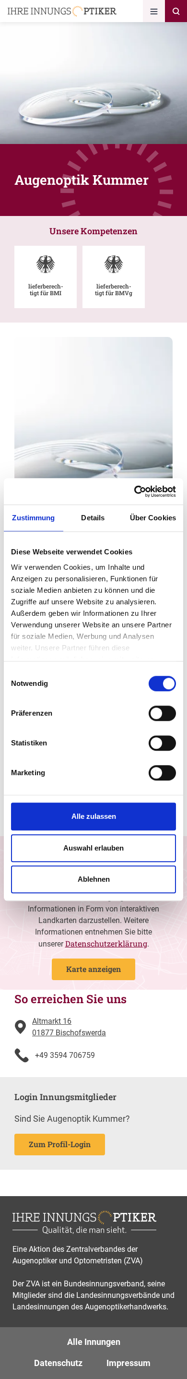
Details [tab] (93, 518)
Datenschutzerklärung (106, 943)
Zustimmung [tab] (33, 518)
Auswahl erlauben (93, 848)
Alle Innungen (93, 1342)
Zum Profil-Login (60, 1144)
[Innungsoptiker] (62, 11)
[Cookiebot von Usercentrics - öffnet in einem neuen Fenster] (134, 491)
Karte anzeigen (93, 969)
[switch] (162, 713)
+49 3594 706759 (65, 1055)
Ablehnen (94, 879)
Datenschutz (58, 1363)
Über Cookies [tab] (153, 518)
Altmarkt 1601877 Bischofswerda (69, 1027)
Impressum (128, 1363)
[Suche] (176, 11)
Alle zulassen (93, 816)
